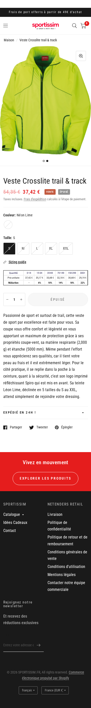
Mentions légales (62, 574)
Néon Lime (8, 224)
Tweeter (42, 427)
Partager (16, 427)
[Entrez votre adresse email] (39, 645)
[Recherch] (74, 26)
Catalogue (11, 514)
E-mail (7, 635)
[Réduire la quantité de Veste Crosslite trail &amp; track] (7, 299)
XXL (66, 248)
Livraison (55, 514)
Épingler (67, 427)
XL (51, 248)
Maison (9, 40)
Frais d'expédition (35, 199)
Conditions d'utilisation (66, 566)
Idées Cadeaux (15, 522)
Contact (9, 530)
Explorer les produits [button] (45, 478)
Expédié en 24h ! (19, 412)
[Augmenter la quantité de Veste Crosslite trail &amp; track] (21, 299)
